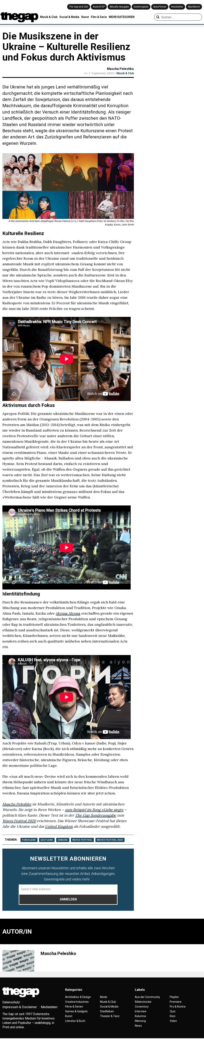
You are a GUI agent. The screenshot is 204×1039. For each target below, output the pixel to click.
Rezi (172, 1016)
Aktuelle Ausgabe (119, 6)
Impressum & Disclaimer (19, 1007)
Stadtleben (107, 1011)
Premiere (175, 1001)
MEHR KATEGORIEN (121, 17)
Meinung (140, 1020)
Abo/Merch (194, 6)
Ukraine (63, 840)
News (138, 1025)
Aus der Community (147, 997)
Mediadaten (49, 1007)
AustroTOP (99, 6)
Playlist (174, 997)
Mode (103, 997)
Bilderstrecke (143, 1001)
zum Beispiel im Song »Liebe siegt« (94, 809)
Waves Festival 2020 (19, 821)
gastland (47, 840)
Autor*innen (159, 6)
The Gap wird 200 (78, 6)
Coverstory (142, 1006)
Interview (140, 1011)
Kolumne (140, 1016)
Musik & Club (48, 17)
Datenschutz (11, 1002)
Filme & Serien (74, 1006)
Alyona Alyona (68, 613)
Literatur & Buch (75, 1020)
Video (173, 1020)
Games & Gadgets (76, 1011)
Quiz (173, 1011)
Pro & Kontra (177, 1006)
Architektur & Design (78, 997)
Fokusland (29, 840)
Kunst (85, 17)
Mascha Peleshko (120, 69)
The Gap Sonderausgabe (95, 815)
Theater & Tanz (110, 1016)
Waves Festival (82, 840)
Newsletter (177, 6)
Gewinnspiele (141, 6)
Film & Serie (99, 17)
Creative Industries (77, 1001)
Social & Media (69, 17)
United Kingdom (59, 826)
